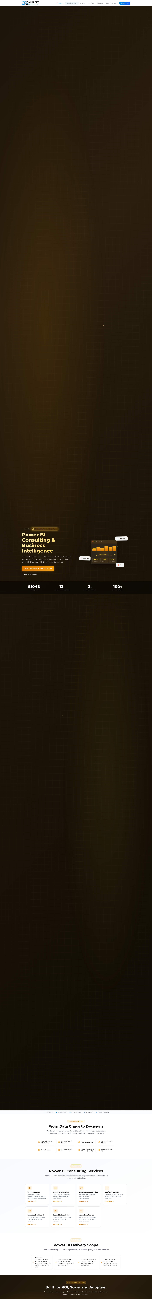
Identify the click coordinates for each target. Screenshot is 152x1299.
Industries (82, 3)
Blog (107, 3)
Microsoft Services (71, 3)
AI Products (59, 3)
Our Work (91, 3)
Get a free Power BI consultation (36, 568)
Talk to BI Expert (30, 574)
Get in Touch (125, 3)
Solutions (100, 3)
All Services (27, 529)
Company (113, 3)
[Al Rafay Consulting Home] (30, 3)
